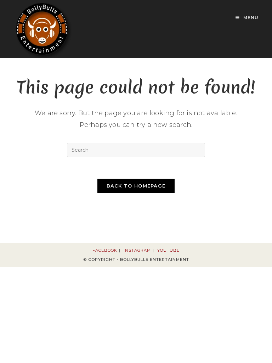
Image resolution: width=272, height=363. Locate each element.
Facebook (104, 250)
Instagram (137, 250)
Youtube (168, 250)
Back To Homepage (136, 186)
